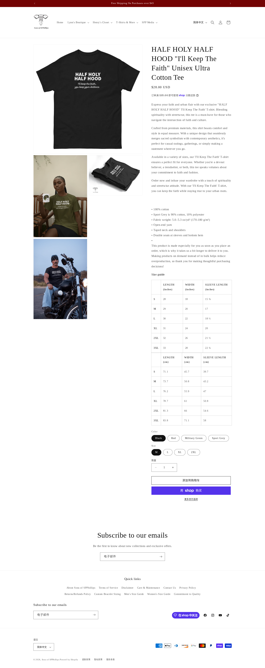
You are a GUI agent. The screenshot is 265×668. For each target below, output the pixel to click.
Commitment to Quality (187, 594)
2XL (193, 452)
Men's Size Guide (134, 594)
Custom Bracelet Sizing (107, 594)
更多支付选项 (191, 499)
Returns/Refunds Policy (78, 594)
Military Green (194, 438)
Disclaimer (128, 587)
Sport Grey (218, 438)
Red (173, 438)
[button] (78, 22)
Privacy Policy (187, 587)
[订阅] (161, 556)
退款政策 (86, 659)
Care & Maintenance (148, 587)
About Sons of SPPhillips (81, 587)
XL (180, 452)
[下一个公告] (230, 3)
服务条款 (110, 659)
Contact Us (170, 587)
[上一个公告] (35, 3)
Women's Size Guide (158, 594)
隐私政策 (98, 659)
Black (158, 438)
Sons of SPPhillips (50, 660)
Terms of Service (108, 587)
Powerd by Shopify (69, 660)
